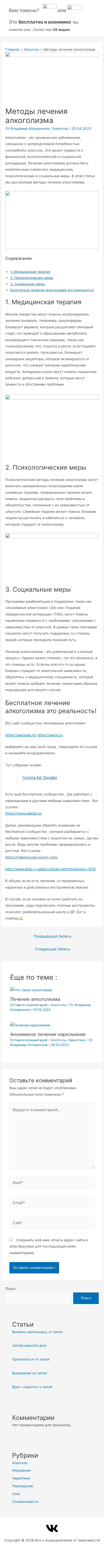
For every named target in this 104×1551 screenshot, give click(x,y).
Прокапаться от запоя (30, 1359)
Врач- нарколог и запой (32, 1387)
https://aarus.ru (50, 735)
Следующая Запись (52, 949)
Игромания (21, 1470)
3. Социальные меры (27, 284)
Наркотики (76, 1040)
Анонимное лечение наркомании (48, 1034)
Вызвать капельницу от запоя (37, 1332)
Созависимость (25, 1502)
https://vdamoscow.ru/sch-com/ (31, 857)
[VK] (52, 1528)
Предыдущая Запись (52, 936)
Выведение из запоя (29, 1373)
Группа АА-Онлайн (39, 777)
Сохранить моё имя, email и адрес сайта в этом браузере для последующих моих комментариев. (48, 1246)
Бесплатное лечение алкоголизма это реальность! (52, 290)
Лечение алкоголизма (35, 999)
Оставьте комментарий (28, 1005)
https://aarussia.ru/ (20, 735)
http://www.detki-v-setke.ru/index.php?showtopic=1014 (50, 869)
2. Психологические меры (31, 278)
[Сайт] (52, 1224)
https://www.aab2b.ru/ (23, 813)
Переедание (22, 1486)
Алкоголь (60, 129)
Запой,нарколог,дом (29, 1345)
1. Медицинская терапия (30, 272)
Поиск (10, 1289)
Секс (16, 1494)
